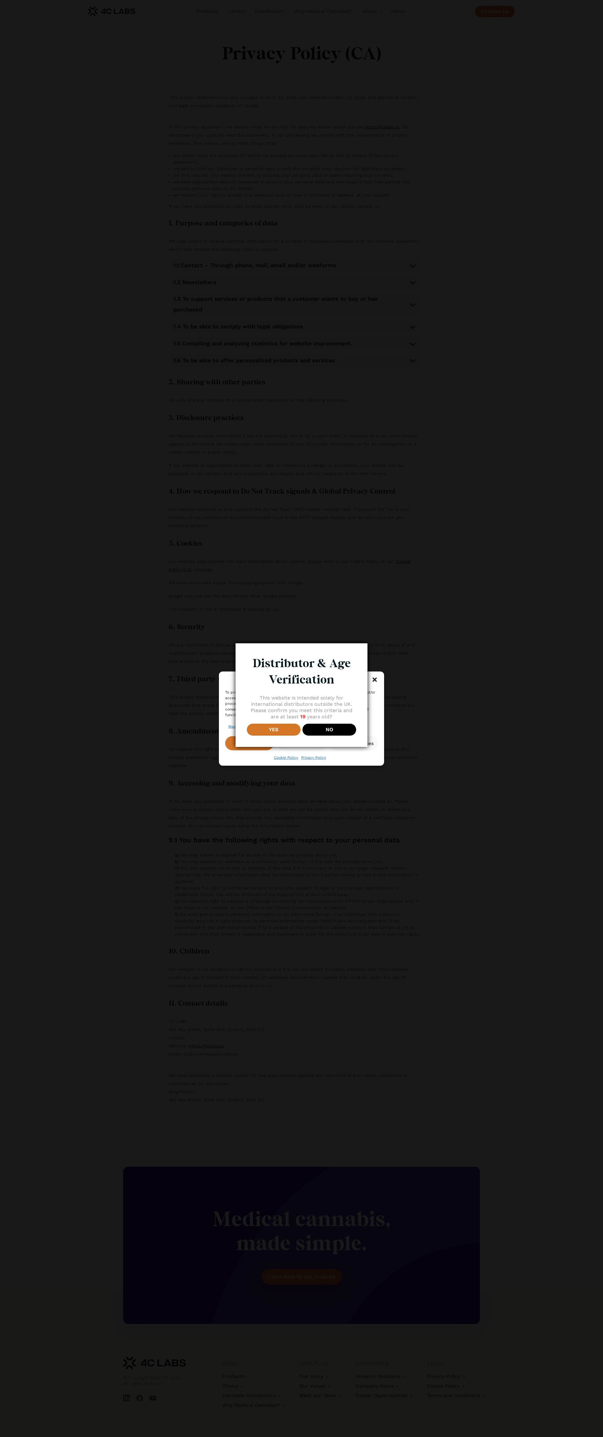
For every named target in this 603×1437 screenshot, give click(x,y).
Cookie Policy (286, 757)
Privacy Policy (313, 757)
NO (329, 729)
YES (273, 729)
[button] (375, 680)
